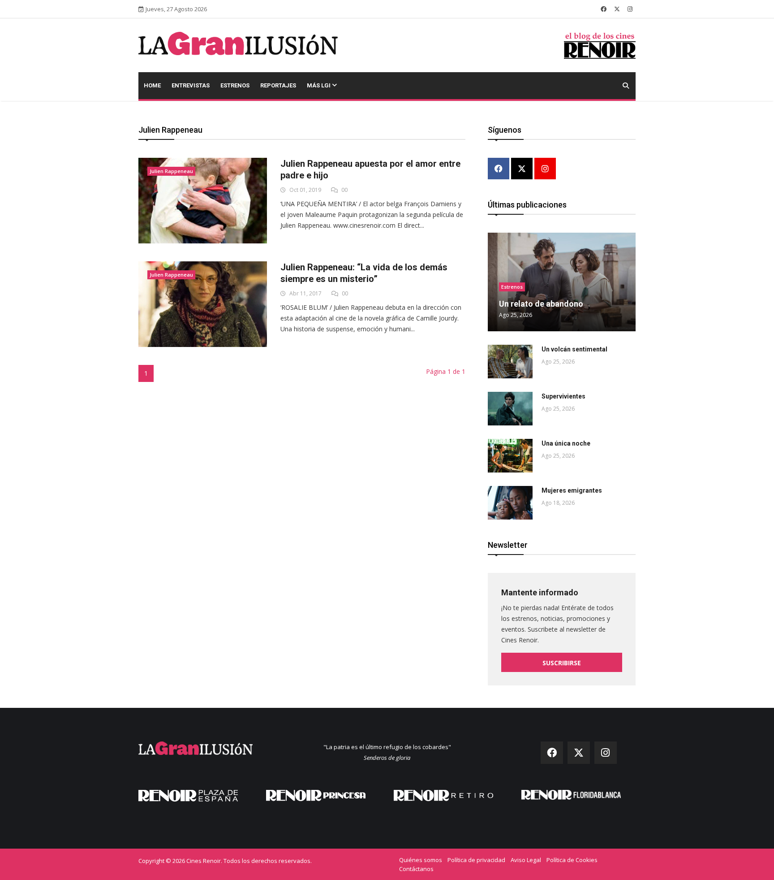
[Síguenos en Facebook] (603, 9)
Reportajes (278, 85)
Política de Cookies (572, 860)
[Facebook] (498, 169)
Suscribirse (561, 663)
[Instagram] (545, 169)
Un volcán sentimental (574, 349)
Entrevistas (191, 85)
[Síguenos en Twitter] (617, 9)
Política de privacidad (476, 860)
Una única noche (566, 443)
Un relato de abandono (541, 303)
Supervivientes (563, 396)
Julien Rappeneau (171, 171)
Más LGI (319, 85)
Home (152, 85)
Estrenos (234, 85)
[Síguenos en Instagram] (630, 9)
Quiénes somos (420, 860)
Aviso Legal (526, 860)
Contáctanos (416, 869)
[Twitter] (522, 169)
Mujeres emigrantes (572, 490)
